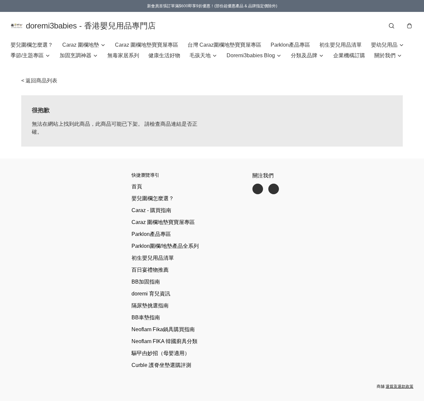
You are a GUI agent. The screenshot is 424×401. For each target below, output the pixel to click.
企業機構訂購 (349, 55)
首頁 (137, 186)
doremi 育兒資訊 (151, 293)
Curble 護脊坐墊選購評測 (161, 365)
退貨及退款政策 (399, 386)
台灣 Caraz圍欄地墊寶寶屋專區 (224, 45)
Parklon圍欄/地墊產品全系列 (165, 246)
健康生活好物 (164, 55)
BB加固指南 (146, 282)
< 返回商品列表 (39, 80)
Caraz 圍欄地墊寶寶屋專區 (146, 45)
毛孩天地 (200, 55)
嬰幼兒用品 (384, 45)
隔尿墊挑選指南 (150, 305)
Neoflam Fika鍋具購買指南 (163, 329)
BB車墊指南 (146, 317)
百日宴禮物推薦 (150, 270)
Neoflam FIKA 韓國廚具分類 (164, 341)
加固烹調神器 (75, 55)
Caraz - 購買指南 (151, 210)
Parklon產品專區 (290, 45)
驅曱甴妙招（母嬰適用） (161, 353)
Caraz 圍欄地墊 (80, 45)
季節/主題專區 (27, 55)
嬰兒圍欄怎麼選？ (32, 45)
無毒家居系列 (123, 55)
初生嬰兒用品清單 (340, 45)
